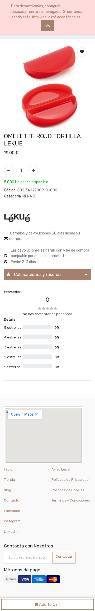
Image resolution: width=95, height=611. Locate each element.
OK (47, 25)
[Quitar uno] (8, 170)
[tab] (47, 274)
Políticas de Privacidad (70, 480)
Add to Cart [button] (49, 604)
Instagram (12, 521)
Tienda (9, 480)
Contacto (11, 500)
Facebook (12, 511)
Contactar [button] (64, 556)
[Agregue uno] (33, 170)
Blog (7, 490)
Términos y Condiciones (70, 500)
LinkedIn (11, 532)
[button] (82, 51)
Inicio (8, 469)
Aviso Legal (60, 469)
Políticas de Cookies (67, 490)
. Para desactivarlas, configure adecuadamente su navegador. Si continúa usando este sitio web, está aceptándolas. (46, 11)
